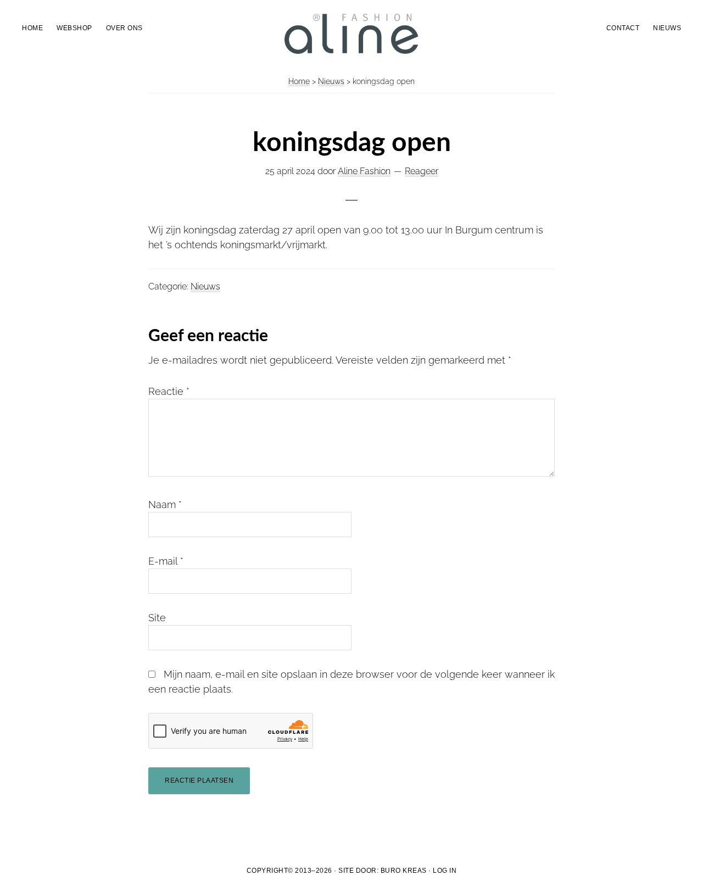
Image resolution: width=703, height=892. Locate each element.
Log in (444, 870)
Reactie (168, 391)
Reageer (421, 171)
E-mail (165, 561)
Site (157, 617)
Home (299, 81)
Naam (165, 504)
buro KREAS (404, 870)
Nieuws (331, 81)
